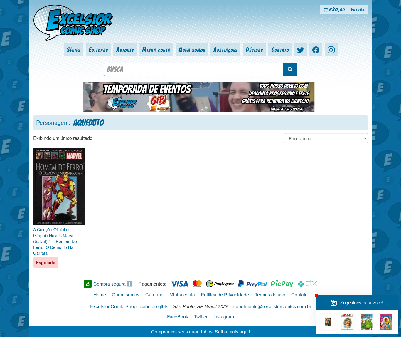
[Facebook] (315, 49)
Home (99, 294)
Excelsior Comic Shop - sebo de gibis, (129, 306)
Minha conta (156, 49)
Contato (280, 49)
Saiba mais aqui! (232, 331)
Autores (125, 49)
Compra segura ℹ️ (113, 283)
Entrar (358, 9)
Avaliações (225, 49)
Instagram (223, 316)
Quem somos (191, 49)
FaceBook (177, 316)
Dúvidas (254, 49)
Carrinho (154, 294)
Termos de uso (270, 294)
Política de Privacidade (225, 294)
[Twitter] (300, 49)
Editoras (98, 49)
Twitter (201, 316)
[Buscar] (290, 69)
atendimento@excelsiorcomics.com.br (271, 306)
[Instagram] (331, 49)
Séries (73, 49)
